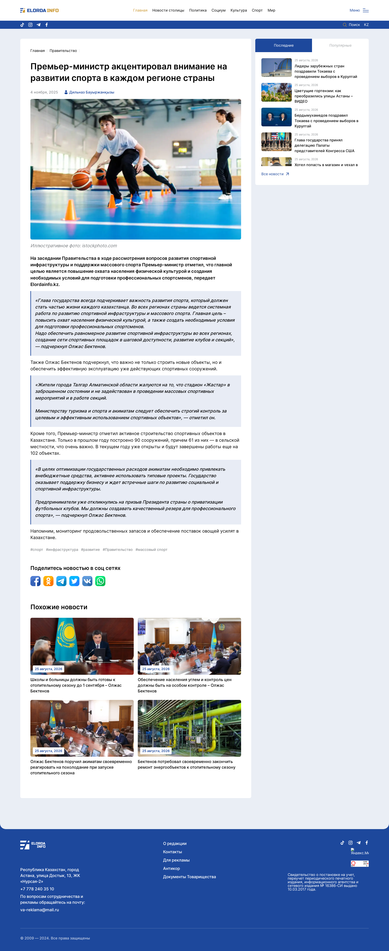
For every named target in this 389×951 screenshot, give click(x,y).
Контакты (172, 851)
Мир (271, 10)
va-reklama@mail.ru (39, 909)
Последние (284, 45)
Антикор (171, 868)
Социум (219, 10)
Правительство (63, 50)
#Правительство (118, 549)
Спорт (257, 10)
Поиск (354, 25)
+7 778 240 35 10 (37, 889)
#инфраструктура (62, 549)
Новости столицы (168, 10)
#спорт (36, 549)
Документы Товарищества (189, 876)
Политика (198, 10)
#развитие (90, 549)
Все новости (272, 174)
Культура (239, 10)
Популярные (340, 45)
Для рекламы (176, 860)
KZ (366, 25)
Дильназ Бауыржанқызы (91, 92)
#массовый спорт (152, 549)
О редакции (175, 843)
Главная (140, 10)
